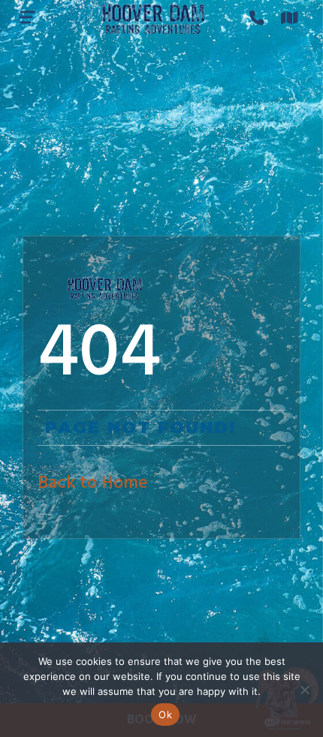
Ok (165, 714)
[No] (304, 689)
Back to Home (93, 483)
